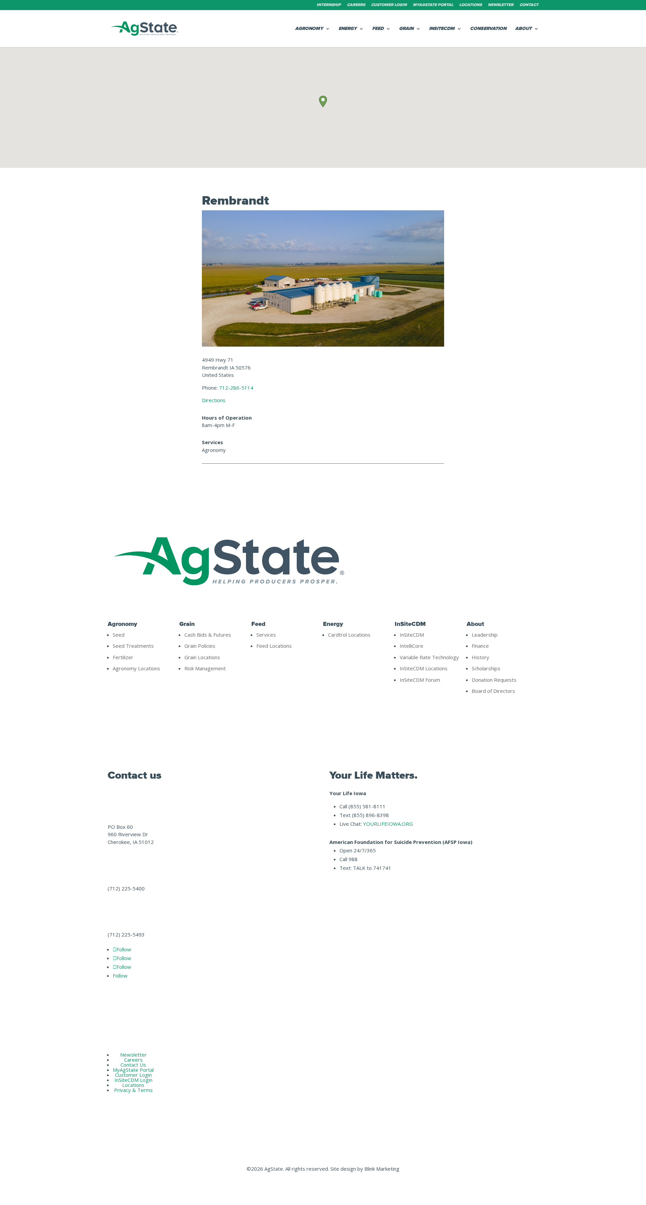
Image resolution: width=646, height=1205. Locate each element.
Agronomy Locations (136, 668)
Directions (213, 400)
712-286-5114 (236, 387)
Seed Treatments (133, 645)
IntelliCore (411, 645)
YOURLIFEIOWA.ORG (388, 823)
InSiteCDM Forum (420, 679)
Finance (480, 645)
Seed (118, 634)
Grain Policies (199, 645)
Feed (378, 28)
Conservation (488, 28)
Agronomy (309, 28)
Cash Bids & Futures (207, 634)
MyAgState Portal (433, 5)
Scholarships (486, 668)
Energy (347, 28)
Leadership (485, 634)
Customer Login (389, 5)
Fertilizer (123, 657)
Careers (356, 5)
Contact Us (133, 1064)
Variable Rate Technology (429, 657)
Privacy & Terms (133, 1090)
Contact (528, 5)
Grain (406, 28)
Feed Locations (274, 645)
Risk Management (205, 668)
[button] (323, 101)
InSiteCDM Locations (423, 668)
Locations (470, 5)
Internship (329, 5)
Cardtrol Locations (349, 634)
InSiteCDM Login (133, 1079)
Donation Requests (494, 679)
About (523, 28)
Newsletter (500, 5)
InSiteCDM (442, 28)
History (480, 657)
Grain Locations (202, 657)
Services (266, 634)
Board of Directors (493, 690)
